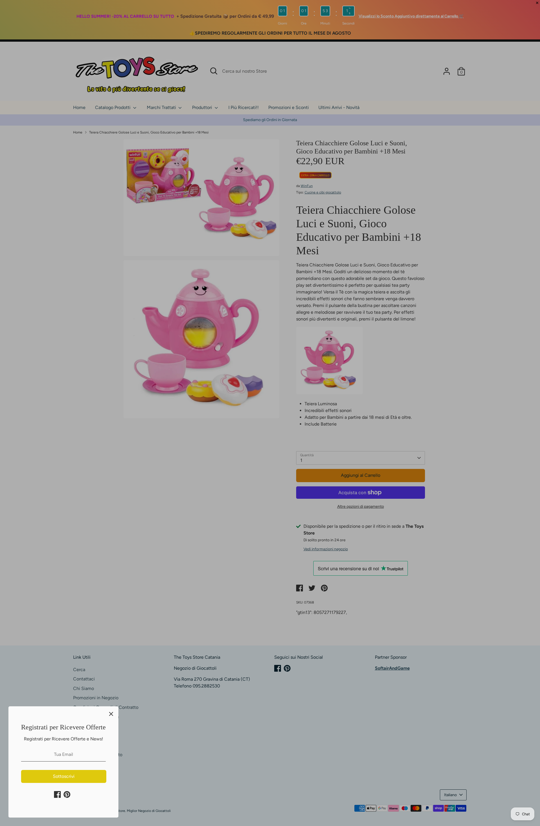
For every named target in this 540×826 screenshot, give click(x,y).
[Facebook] (57, 794)
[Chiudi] (111, 713)
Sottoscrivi (64, 776)
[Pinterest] (67, 794)
